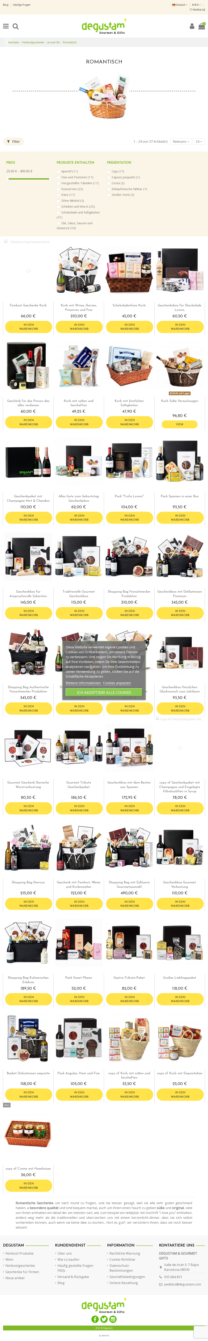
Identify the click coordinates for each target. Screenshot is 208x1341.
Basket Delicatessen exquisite (28, 1073)
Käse (68, 195)
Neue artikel (14, 1278)
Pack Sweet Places (78, 978)
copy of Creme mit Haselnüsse (28, 1168)
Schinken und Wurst (78, 206)
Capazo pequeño (126, 177)
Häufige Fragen (21, 5)
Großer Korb (123, 195)
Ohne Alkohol (72, 200)
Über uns (64, 1253)
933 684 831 (173, 1277)
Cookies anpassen (117, 683)
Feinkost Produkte (19, 1253)
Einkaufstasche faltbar (129, 189)
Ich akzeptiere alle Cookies (104, 692)
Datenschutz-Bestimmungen (121, 1268)
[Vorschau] (31, 300)
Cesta (118, 183)
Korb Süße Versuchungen (179, 401)
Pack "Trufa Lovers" (129, 496)
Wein (9, 1259)
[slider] (8, 178)
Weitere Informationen (84, 683)
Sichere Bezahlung (123, 1283)
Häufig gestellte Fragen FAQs (75, 1268)
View (179, 424)
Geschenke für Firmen (22, 1272)
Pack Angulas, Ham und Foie (78, 1073)
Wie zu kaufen (68, 1259)
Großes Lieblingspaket (179, 978)
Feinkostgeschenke (20, 1265)
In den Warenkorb (28, 327)
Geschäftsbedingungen (127, 1277)
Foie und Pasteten (77, 177)
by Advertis (104, 1335)
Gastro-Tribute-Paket (129, 978)
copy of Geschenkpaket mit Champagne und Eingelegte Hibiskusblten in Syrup (179, 787)
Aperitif (69, 171)
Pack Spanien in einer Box (179, 496)
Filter (15, 141)
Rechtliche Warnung (124, 1253)
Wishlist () (198, 9)
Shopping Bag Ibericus (28, 882)
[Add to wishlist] (25, 300)
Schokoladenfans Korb (129, 305)
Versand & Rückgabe (73, 1277)
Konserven (72, 189)
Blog (6, 5)
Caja (118, 171)
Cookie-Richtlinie (122, 1259)
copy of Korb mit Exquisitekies (179, 1073)
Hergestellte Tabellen (80, 183)
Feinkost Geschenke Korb (28, 305)
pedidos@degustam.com (182, 1284)
